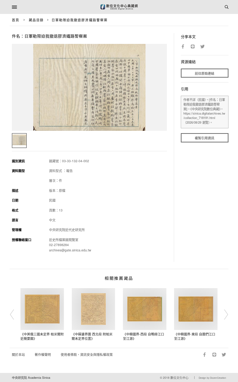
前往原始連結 (204, 73)
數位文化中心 (179, 377)
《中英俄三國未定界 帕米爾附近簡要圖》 (42, 336)
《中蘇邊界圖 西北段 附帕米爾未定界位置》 (92, 336)
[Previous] (15, 314)
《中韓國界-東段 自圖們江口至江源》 (194, 336)
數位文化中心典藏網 (119, 7)
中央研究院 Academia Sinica (31, 377)
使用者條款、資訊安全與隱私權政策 (87, 354)
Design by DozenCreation (212, 377)
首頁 (15, 19)
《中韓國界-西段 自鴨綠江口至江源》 (143, 336)
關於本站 (18, 354)
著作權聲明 (43, 354)
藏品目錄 (36, 19)
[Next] (223, 314)
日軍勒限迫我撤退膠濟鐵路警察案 (80, 19)
